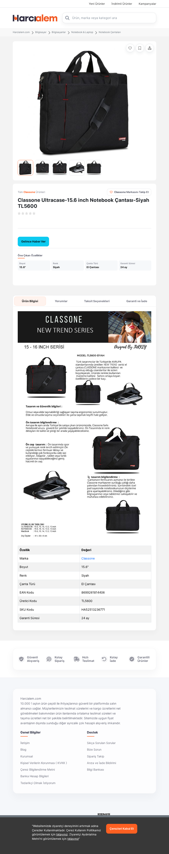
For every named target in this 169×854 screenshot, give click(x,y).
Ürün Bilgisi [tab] (30, 301)
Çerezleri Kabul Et (122, 828)
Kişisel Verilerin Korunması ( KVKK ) (43, 763)
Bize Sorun (94, 749)
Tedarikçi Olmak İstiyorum (37, 783)
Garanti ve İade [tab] (136, 301)
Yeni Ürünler (97, 3)
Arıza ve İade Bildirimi (101, 763)
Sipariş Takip (95, 756)
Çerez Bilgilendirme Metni (37, 769)
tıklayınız (62, 834)
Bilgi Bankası (95, 769)
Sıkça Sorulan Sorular (101, 743)
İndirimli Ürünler (121, 3)
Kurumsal (26, 756)
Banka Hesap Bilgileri (34, 776)
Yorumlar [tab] (61, 301)
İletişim (25, 743)
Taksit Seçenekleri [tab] (97, 301)
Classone (88, 558)
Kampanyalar (147, 3)
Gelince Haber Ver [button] (33, 241)
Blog (23, 749)
